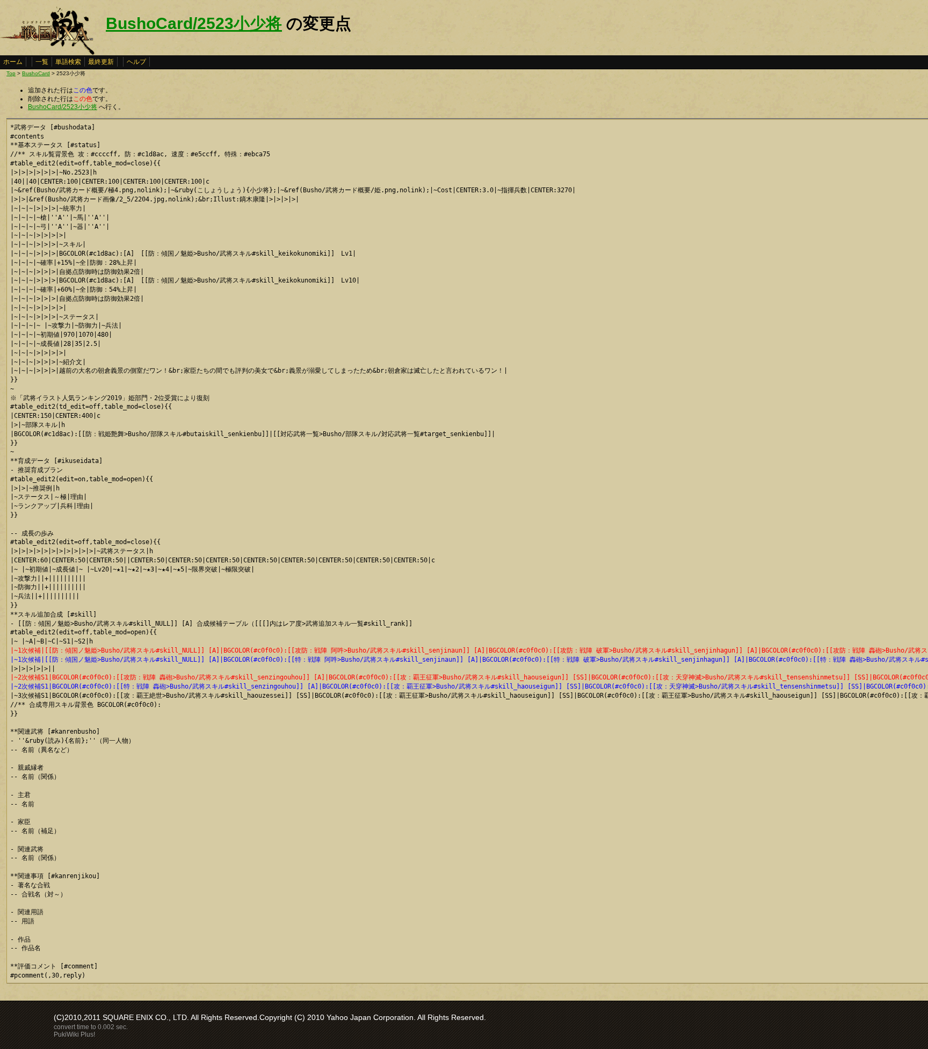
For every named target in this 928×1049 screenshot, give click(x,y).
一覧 (41, 62)
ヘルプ (136, 62)
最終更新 (101, 62)
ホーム (13, 62)
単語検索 (68, 62)
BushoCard (36, 73)
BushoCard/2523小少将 (194, 23)
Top (11, 73)
